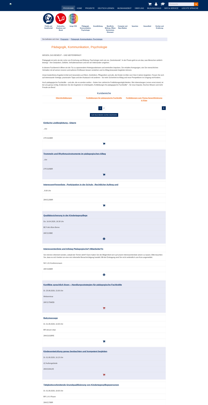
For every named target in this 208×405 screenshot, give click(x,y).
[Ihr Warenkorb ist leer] (150, 4)
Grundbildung (98, 26)
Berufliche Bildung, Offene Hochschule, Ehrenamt (110, 29)
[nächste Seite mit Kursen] (164, 108)
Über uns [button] (139, 8)
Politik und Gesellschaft (48, 27)
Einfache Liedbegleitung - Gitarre (59, 123)
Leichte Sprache (190, 8)
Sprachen (135, 26)
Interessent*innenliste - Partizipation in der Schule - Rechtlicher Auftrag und (80, 184)
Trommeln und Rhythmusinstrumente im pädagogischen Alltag (74, 154)
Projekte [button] (90, 8)
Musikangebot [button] (124, 8)
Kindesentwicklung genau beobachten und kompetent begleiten (75, 351)
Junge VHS (73, 26)
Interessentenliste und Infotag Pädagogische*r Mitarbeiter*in (73, 249)
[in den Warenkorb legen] (104, 143)
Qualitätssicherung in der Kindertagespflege (65, 215)
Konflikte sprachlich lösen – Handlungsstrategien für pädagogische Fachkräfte (82, 285)
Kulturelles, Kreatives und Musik (60, 28)
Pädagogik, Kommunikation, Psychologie (85, 28)
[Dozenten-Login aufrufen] (163, 5)
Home (79, 8)
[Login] (156, 4)
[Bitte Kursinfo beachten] (104, 238)
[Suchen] (196, 4)
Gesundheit (147, 26)
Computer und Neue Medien (122, 27)
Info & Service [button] (171, 8)
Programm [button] (68, 8)
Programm (64, 39)
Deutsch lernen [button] (106, 8)
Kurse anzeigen (104, 115)
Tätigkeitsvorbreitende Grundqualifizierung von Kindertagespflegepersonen (81, 385)
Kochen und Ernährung (160, 27)
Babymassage (50, 318)
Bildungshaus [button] (154, 8)
